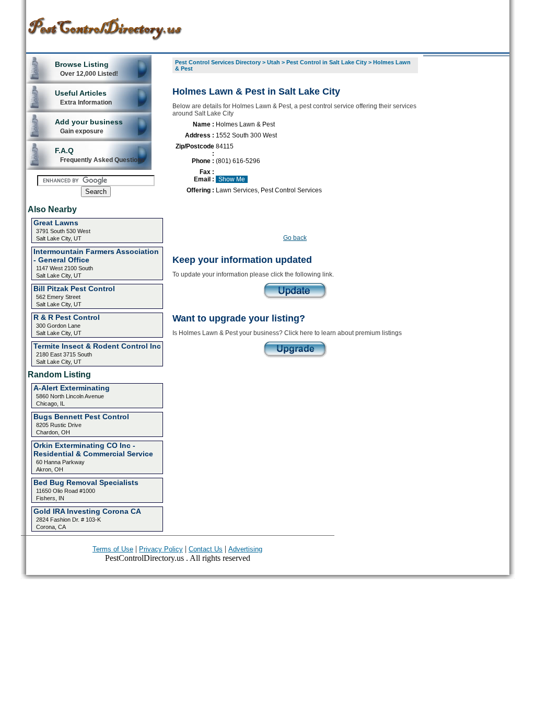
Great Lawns (55, 222)
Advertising (245, 549)
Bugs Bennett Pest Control (81, 416)
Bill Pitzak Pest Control (74, 288)
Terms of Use (112, 549)
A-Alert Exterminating (71, 388)
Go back (295, 237)
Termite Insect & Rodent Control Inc (97, 346)
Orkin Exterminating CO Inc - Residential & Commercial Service (93, 449)
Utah (273, 62)
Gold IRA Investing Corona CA (87, 511)
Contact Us (206, 549)
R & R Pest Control (66, 317)
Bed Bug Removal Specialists (85, 482)
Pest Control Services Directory (218, 62)
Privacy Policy (161, 549)
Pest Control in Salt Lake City (326, 62)
